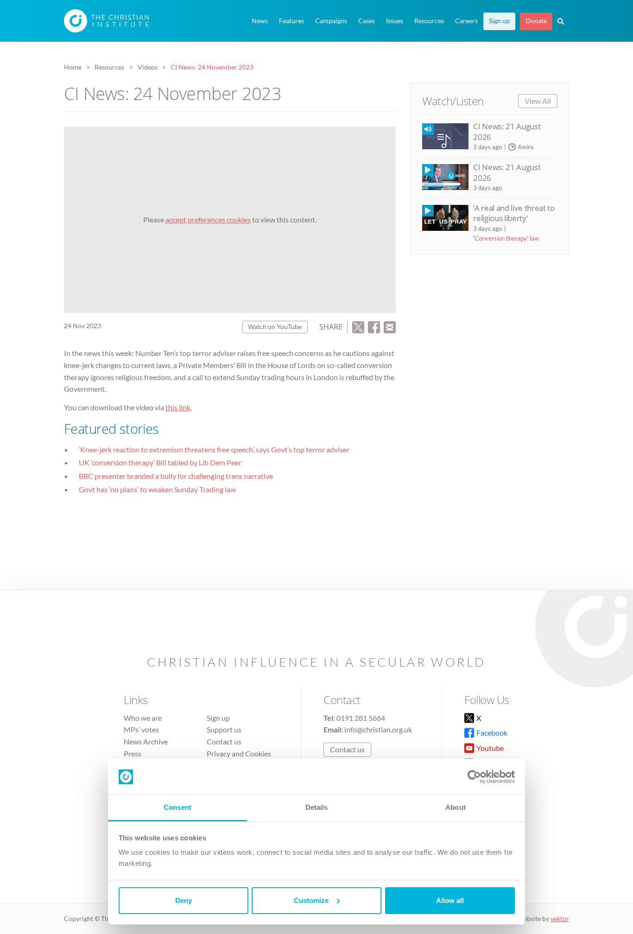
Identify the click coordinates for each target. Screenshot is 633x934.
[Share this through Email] (390, 326)
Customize (311, 900)
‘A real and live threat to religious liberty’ (513, 213)
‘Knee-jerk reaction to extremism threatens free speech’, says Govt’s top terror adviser (214, 449)
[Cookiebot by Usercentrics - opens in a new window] (474, 777)
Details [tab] (316, 807)
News (260, 21)
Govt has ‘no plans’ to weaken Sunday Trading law (157, 489)
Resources (429, 21)
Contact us (224, 741)
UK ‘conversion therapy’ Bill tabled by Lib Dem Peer (160, 462)
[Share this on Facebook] (374, 326)
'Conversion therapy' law (506, 238)
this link (177, 407)
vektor (560, 918)
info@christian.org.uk (378, 729)
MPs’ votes (141, 729)
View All (538, 100)
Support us (224, 729)
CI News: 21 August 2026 (506, 131)
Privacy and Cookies (239, 753)
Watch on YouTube (275, 326)
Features (291, 21)
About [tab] (455, 807)
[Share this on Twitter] (358, 326)
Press (132, 753)
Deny (183, 900)
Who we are (143, 717)
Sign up (499, 21)
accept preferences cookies (208, 219)
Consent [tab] (177, 807)
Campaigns (331, 21)
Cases (366, 21)
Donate (536, 21)
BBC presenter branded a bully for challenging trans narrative (176, 475)
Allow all (450, 900)
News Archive (146, 741)
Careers (466, 21)
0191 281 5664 (360, 717)
